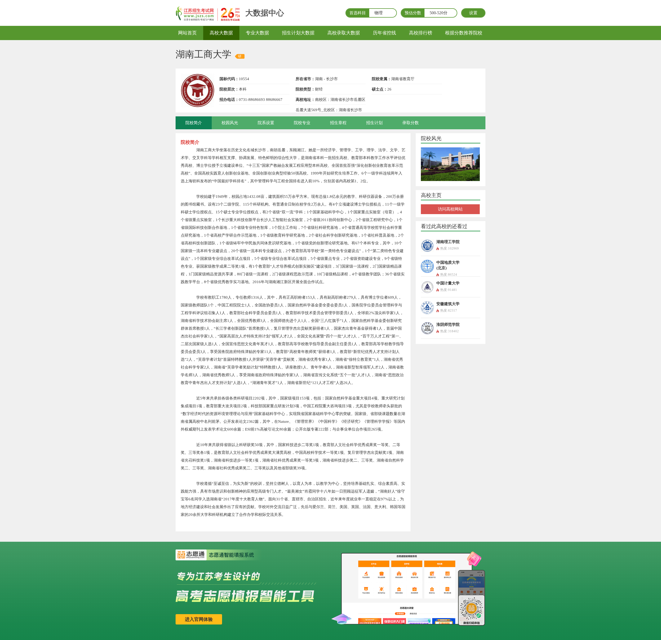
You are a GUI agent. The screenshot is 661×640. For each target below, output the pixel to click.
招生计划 (374, 123)
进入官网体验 (199, 619)
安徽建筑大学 (448, 304)
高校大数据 (221, 32)
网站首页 (187, 32)
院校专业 (302, 123)
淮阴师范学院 (448, 324)
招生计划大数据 (298, 32)
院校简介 (193, 123)
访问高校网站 (450, 209)
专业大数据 (257, 32)
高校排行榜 (420, 32)
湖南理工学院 (448, 242)
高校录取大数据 (343, 32)
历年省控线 (384, 32)
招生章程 (338, 123)
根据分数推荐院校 (463, 32)
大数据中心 (264, 13)
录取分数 (410, 123)
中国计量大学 (448, 283)
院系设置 (266, 123)
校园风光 (230, 123)
